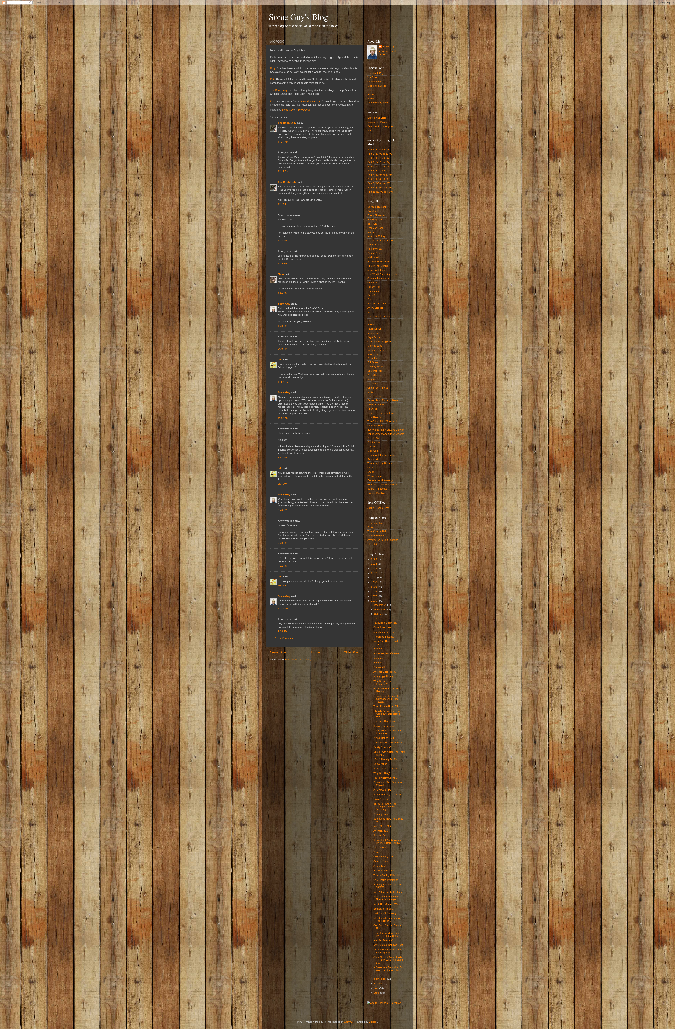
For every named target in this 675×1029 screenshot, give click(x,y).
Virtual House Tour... (384, 738)
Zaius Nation (374, 375)
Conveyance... (381, 764)
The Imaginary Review (379, 463)
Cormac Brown (375, 350)
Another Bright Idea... (385, 672)
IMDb (370, 130)
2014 (374, 563)
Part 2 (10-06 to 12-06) (380, 154)
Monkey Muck (375, 366)
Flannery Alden (375, 219)
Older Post (351, 652)
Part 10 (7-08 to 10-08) (380, 187)
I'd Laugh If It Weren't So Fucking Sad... (387, 951)
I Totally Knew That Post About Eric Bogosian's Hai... (386, 714)
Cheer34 (372, 544)
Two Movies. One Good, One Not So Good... (386, 934)
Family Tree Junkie (377, 265)
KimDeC (372, 446)
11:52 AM (283, 418)
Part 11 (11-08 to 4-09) (380, 191)
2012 (374, 573)
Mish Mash (373, 257)
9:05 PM (282, 631)
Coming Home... (382, 814)
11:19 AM (283, 608)
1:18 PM (282, 240)
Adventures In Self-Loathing (382, 540)
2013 (374, 568)
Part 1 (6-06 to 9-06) (378, 149)
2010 (374, 582)
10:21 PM (283, 585)
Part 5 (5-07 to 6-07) (378, 166)
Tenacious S (374, 291)
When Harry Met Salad (380, 240)
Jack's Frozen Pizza (378, 508)
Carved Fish (374, 81)
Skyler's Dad (374, 337)
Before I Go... (380, 835)
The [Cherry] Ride (377, 531)
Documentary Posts (378, 102)
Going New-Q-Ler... (384, 856)
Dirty (272, 68)
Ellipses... (378, 648)
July (376, 988)
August (378, 983)
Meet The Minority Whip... (387, 904)
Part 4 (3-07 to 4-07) (378, 162)
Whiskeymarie (375, 476)
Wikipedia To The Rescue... (388, 742)
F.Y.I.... (377, 618)
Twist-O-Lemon (375, 404)
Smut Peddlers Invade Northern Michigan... (386, 898)
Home (315, 652)
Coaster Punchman (378, 278)
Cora (370, 467)
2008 (374, 591)
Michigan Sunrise (377, 86)
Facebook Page (376, 73)
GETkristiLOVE (375, 249)
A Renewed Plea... (383, 790)
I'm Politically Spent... (385, 777)
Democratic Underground (381, 126)
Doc (369, 299)
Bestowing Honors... (384, 726)
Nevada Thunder (376, 207)
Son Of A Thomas (377, 488)
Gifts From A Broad (377, 387)
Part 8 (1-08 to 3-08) (378, 179)
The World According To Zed (383, 274)
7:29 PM (282, 349)
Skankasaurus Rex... (384, 632)
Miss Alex (372, 450)
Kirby (370, 392)
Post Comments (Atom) (298, 659)
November (380, 609)
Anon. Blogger (375, 307)
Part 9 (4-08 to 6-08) (378, 183)
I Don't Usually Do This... (387, 759)
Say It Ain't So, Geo (378, 261)
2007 (374, 596)
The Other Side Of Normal (382, 421)
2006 (374, 601)
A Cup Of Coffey (376, 236)
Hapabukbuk (374, 329)
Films (370, 90)
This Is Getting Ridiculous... (388, 875)
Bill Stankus (373, 442)
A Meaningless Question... (387, 653)
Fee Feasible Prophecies (381, 316)
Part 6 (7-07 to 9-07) (378, 170)
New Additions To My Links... (389, 892)
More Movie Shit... (383, 826)
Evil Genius (373, 362)
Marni (281, 274)
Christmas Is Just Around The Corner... (387, 919)
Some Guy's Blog (298, 16)
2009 (374, 587)
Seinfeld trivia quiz (310, 101)
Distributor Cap (375, 383)
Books (370, 98)
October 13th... (381, 861)
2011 (374, 577)
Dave (370, 312)
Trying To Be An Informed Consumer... (387, 732)
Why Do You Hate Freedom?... (383, 682)
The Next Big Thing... (385, 721)
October (379, 614)
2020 (374, 559)
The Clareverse (376, 535)
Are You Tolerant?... (384, 940)
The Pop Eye (374, 396)
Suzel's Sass (374, 438)
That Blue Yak (375, 417)
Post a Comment (283, 638)
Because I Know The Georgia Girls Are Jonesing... (384, 807)
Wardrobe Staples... (384, 636)
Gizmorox (372, 282)
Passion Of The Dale (378, 303)
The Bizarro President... (386, 880)
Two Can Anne (375, 227)
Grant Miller (373, 211)
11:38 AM (283, 142)
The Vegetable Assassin (380, 455)
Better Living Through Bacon (383, 400)
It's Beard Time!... (383, 908)
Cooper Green (375, 425)
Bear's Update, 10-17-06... (388, 794)
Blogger (373, 1022)
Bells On (372, 223)
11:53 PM (283, 382)
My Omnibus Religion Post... (389, 945)
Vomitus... (378, 662)
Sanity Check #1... (383, 747)
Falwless (372, 408)
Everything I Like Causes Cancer (385, 429)
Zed (272, 101)
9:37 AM (282, 484)
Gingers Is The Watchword (382, 484)
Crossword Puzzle (377, 122)
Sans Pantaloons (376, 270)
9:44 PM (282, 566)
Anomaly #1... (381, 866)
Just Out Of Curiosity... (385, 913)
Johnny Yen (373, 287)
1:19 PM (282, 263)
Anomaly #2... (381, 831)
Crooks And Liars (376, 118)
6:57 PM (282, 457)
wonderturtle (374, 333)
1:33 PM (282, 326)
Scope (370, 472)
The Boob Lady (278, 90)
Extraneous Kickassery (380, 480)
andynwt (348, 1022)
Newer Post (278, 652)
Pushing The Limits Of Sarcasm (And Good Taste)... (386, 699)
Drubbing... (379, 658)
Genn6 (371, 295)
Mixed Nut (373, 354)
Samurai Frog (375, 371)
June (377, 992)
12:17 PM (283, 171)
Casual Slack (374, 253)
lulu (280, 359)
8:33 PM (282, 543)
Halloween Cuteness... (385, 623)
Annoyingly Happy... (384, 676)
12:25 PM (283, 204)
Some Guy (284, 303)
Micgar (371, 379)
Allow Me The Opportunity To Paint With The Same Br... (388, 960)
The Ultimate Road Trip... (387, 706)
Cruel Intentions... (383, 627)
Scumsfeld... (380, 667)
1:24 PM (282, 293)
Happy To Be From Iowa (380, 413)
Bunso (370, 527)
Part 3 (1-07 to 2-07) (378, 158)
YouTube (372, 77)
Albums (371, 94)
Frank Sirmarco (376, 215)
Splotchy (372, 358)
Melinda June (374, 345)
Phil (272, 79)
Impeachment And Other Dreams (385, 434)
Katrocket (372, 459)
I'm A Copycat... (382, 799)
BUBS (370, 324)
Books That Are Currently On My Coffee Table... (387, 841)
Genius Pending (376, 493)
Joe (369, 320)
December (380, 605)
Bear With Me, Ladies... (386, 768)
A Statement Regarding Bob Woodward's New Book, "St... (388, 970)
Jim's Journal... (381, 847)
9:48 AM (282, 510)
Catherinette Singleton (379, 341)
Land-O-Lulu (374, 244)
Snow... (377, 852)
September (380, 979)
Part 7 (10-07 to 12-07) (380, 175)
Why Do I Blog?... (383, 773)
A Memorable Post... (384, 870)
